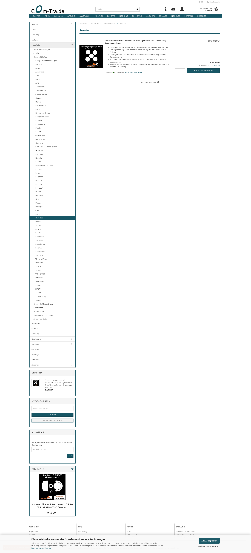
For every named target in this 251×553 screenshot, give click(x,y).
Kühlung (58, 16)
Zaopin (38, 293)
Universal (39, 263)
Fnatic (38, 128)
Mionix (38, 192)
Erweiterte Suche (52, 420)
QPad (37, 210)
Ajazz (37, 68)
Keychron (39, 154)
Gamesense (40, 139)
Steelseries (40, 251)
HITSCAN (39, 150)
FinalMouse (40, 124)
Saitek (38, 225)
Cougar (38, 98)
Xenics (38, 285)
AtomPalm (40, 87)
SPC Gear (39, 240)
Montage (175, 16)
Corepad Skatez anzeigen (46, 61)
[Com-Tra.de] (61, 9)
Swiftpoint (39, 255)
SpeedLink (40, 244)
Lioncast (39, 169)
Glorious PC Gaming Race (46, 147)
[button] (201, 2)
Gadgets (150, 16)
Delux (38, 109)
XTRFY (38, 289)
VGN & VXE (40, 274)
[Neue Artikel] (72, 468)
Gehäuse (163, 16)
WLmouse (39, 281)
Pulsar (38, 203)
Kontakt (32, 534)
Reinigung (137, 16)
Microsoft (39, 188)
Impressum (34, 531)
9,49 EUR (52, 513)
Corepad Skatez (40, 57)
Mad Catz (39, 180)
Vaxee (38, 270)
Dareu (38, 102)
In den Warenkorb (203, 71)
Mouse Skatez (39, 311)
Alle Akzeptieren (209, 541)
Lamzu (38, 162)
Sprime (38, 248)
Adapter (36, 16)
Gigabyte (39, 143)
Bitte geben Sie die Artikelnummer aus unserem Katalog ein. (52, 443)
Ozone (38, 199)
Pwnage (38, 206)
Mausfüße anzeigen (41, 49)
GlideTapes (38, 308)
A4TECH (38, 64)
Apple (38, 76)
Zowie (38, 300)
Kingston (39, 158)
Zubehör (201, 16)
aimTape (37, 53)
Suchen (52, 415)
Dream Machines (42, 113)
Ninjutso (39, 195)
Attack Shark (40, 91)
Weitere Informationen (208, 546)
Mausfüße (84, 16)
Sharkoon (39, 233)
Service (81, 534)
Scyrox (38, 229)
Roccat (38, 222)
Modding (123, 16)
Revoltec (39, 218)
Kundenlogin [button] (214, 2)
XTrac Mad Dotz (40, 319)
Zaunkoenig (40, 296)
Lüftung (71, 16)
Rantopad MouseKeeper (43, 315)
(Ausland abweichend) (133, 72)
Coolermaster (41, 94)
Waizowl (39, 278)
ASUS (37, 79)
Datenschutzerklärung (41, 548)
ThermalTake (41, 259)
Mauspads (98, 16)
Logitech (39, 177)
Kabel (47, 16)
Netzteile (188, 16)
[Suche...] (137, 9)
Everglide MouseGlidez (43, 304)
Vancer (38, 266)
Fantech (38, 121)
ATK (37, 83)
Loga (37, 173)
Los (70, 456)
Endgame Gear (42, 117)
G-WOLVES (40, 135)
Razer (37, 214)
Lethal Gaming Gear (44, 165)
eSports (111, 16)
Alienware (39, 72)
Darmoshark (40, 105)
